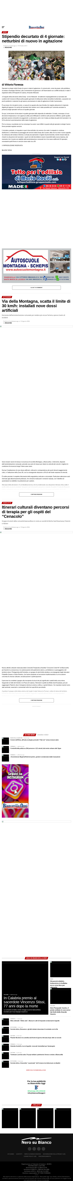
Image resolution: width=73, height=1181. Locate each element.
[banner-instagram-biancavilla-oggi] (15, 817)
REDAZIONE (8, 47)
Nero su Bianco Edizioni (32, 1154)
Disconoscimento (45, 1156)
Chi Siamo (10, 1154)
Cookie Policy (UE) (30, 1156)
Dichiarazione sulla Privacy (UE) (54, 1154)
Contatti (19, 1154)
